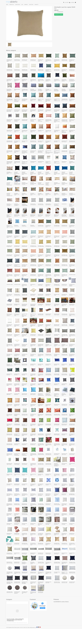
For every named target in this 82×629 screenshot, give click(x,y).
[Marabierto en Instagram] (38, 627)
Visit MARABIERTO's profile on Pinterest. (61, 601)
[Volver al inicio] (11, 2)
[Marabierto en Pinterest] (40, 627)
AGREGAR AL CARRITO (58, 14)
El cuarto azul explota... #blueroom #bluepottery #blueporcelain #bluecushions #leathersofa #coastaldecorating (15, 619)
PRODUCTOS (11, 4)
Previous (4, 23)
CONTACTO (36, 4)
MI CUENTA (67, 2)
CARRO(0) (72, 2)
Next (54, 23)
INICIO (7, 4)
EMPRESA (26, 4)
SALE (22, 4)
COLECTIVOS (31, 4)
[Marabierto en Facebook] (37, 627)
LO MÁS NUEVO (17, 4)
